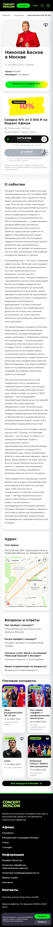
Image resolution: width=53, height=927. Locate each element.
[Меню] (48, 5)
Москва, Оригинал (13, 767)
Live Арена (23, 74)
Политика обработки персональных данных (15, 866)
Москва (17, 71)
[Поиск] (42, 5)
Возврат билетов (12, 860)
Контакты (7, 882)
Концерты (23, 6)
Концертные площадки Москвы (20, 837)
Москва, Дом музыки (36, 774)
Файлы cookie (10, 877)
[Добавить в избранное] (45, 25)
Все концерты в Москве (26, 783)
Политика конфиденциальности (20, 872)
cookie (19, 917)
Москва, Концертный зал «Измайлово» (38, 727)
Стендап (7, 847)
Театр (35, 6)
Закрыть (42, 922)
